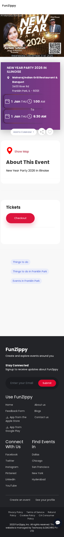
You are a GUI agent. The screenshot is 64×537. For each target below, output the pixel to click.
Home (9, 405)
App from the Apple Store (16, 419)
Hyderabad (39, 479)
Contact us (41, 417)
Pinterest (11, 473)
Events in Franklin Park (26, 281)
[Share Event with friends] (41, 131)
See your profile (45, 500)
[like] (49, 131)
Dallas (35, 454)
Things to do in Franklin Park (30, 271)
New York (37, 473)
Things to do (20, 262)
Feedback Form (15, 411)
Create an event (20, 500)
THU (24, 102)
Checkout (20, 218)
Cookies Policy (27, 515)
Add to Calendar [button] (22, 131)
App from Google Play (14, 429)
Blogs (37, 411)
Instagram (12, 467)
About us (40, 405)
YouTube (11, 485)
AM (43, 102)
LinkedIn (10, 479)
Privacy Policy (15, 512)
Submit (47, 383)
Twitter (10, 461)
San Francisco (40, 467)
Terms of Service (35, 512)
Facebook (12, 454)
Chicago (37, 461)
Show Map (22, 151)
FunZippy (9, 5)
